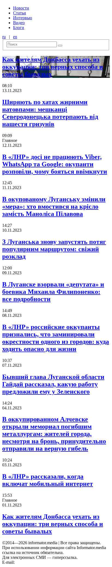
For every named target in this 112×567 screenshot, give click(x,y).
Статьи (19, 13)
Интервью (22, 17)
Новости (21, 8)
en (15, 36)
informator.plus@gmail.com (40, 562)
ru (4, 36)
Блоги (18, 27)
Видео (19, 22)
